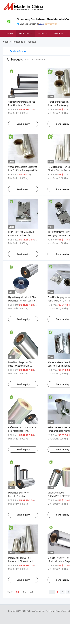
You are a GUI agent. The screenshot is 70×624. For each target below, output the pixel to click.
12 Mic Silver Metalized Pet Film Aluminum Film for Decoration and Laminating (22, 105)
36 (24, 591)
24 (17, 592)
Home (10, 33)
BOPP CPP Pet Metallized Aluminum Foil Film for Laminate (21, 235)
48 (31, 591)
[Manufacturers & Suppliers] (23, 6)
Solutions (58, 33)
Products (27, 33)
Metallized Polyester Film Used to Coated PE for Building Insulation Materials (22, 366)
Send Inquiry (23, 124)
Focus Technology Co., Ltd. (41, 611)
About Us (43, 33)
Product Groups (17, 51)
